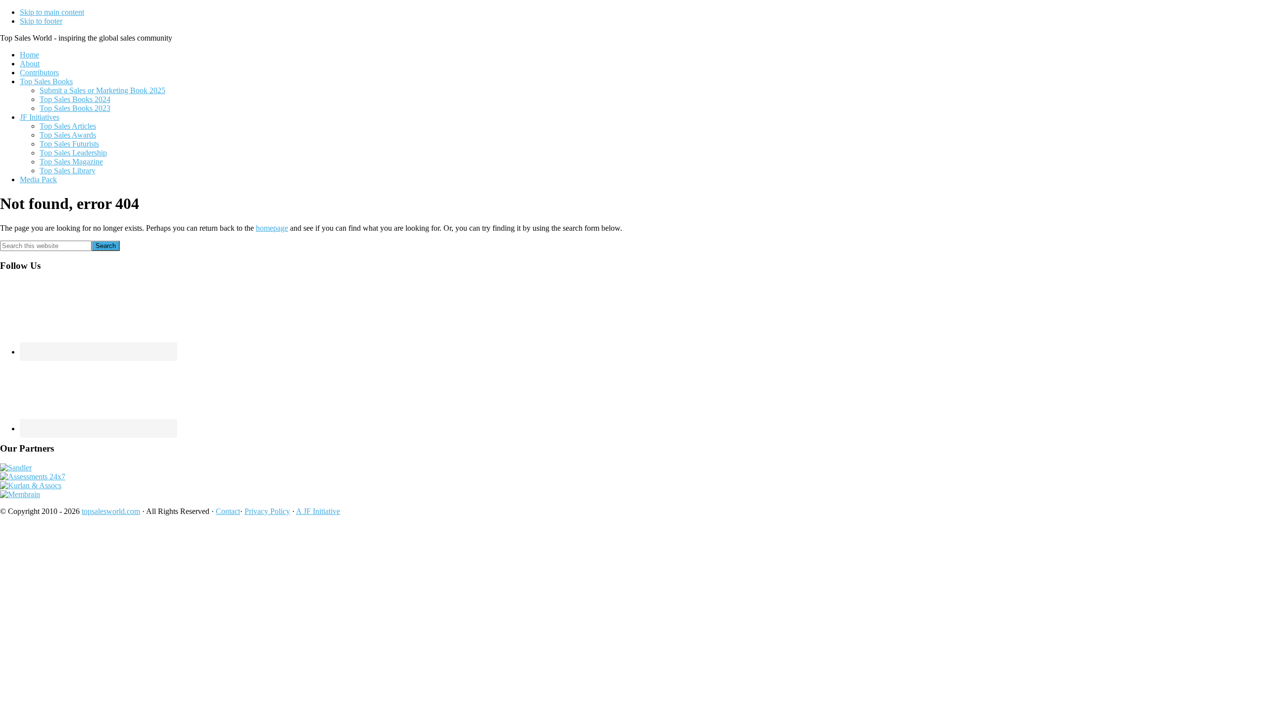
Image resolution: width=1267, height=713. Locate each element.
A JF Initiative (318, 511)
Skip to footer (41, 21)
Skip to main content (52, 12)
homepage (272, 228)
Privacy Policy (267, 511)
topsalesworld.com (111, 511)
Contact (228, 511)
